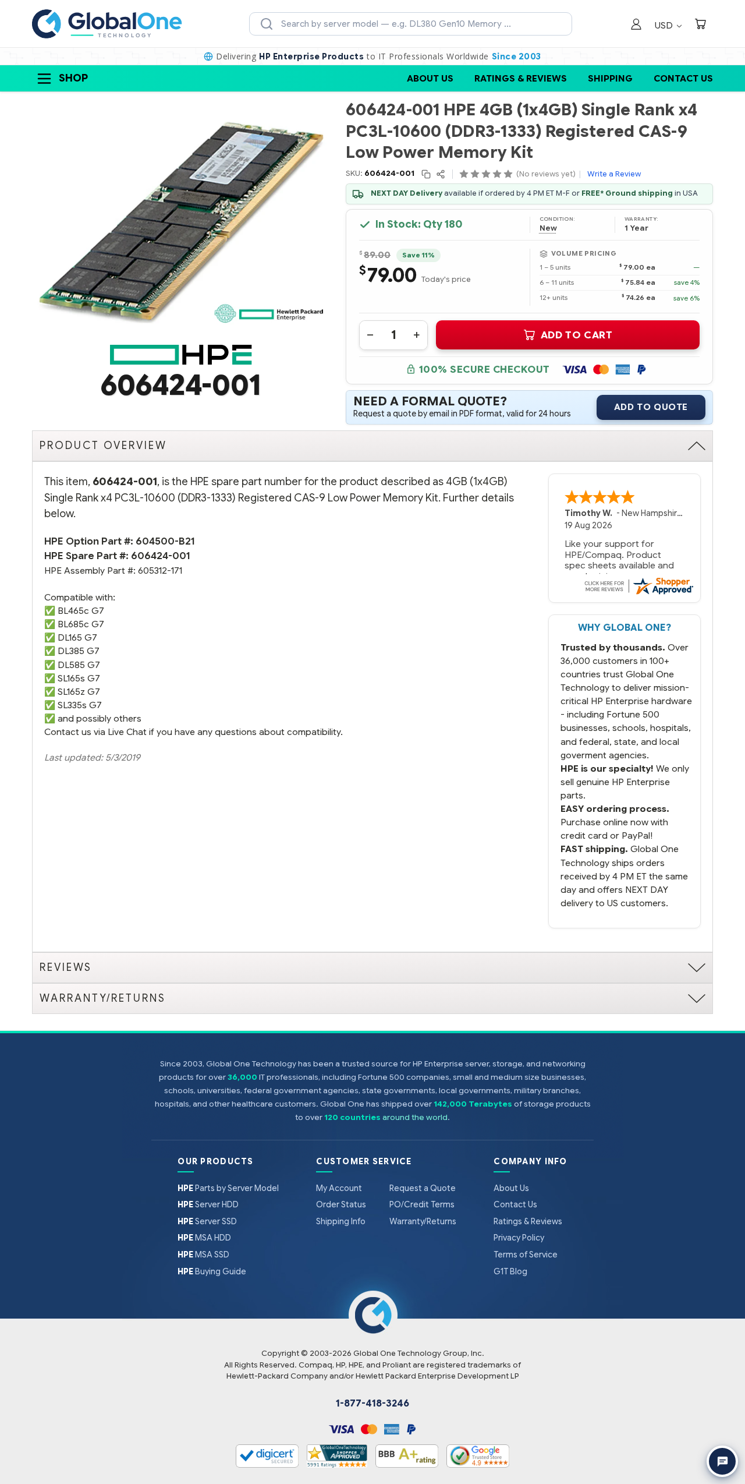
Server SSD (207, 1221)
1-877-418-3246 (372, 1403)
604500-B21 (165, 541)
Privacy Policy (519, 1237)
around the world (415, 1117)
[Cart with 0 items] (700, 25)
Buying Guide (212, 1271)
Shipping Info (341, 1221)
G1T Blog (510, 1271)
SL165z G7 (79, 691)
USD (665, 25)
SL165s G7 (79, 678)
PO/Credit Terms (422, 1204)
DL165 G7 (77, 637)
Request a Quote (422, 1188)
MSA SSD (203, 1254)
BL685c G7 (81, 624)
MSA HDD (204, 1237)
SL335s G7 (80, 705)
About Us (430, 78)
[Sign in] (636, 25)
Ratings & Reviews (520, 78)
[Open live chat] (722, 1461)
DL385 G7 (79, 650)
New (548, 228)
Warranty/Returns (422, 1221)
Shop (73, 78)
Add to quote (651, 407)
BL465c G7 (81, 610)
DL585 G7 (79, 664)
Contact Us (683, 78)
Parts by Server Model (228, 1188)
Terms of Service (526, 1254)
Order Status (341, 1204)
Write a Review (614, 174)
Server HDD (208, 1204)
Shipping (610, 78)
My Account (339, 1188)
